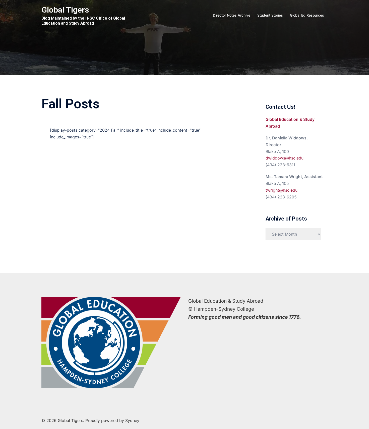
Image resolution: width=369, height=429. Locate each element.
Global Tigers (65, 10)
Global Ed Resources (307, 15)
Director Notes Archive (231, 15)
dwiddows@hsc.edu (284, 157)
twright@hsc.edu (281, 190)
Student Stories (270, 15)
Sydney (132, 420)
